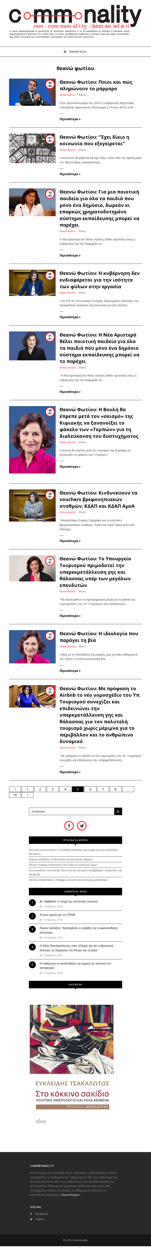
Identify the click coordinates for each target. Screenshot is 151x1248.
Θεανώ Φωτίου (68, 95)
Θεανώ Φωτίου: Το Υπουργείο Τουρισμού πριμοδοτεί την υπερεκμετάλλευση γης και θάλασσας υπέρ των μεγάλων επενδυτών (95, 571)
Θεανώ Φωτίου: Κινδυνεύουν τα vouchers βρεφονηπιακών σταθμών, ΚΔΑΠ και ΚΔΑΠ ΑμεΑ (98, 499)
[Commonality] (75, 39)
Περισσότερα (70, 119)
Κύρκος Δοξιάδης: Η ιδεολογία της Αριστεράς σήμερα (60, 859)
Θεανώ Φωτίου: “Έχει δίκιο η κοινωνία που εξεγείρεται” (94, 140)
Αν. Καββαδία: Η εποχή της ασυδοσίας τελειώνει (69, 901)
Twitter (39, 1219)
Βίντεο (82, 150)
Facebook (41, 1214)
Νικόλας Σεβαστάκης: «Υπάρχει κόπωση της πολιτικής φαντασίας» (68, 880)
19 (15, 795)
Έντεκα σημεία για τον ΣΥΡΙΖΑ (57, 915)
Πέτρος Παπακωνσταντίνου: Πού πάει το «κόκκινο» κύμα (63, 865)
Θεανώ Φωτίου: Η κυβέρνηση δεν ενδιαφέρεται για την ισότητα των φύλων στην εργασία (100, 279)
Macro (82, 95)
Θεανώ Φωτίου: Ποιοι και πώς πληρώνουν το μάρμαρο (96, 85)
